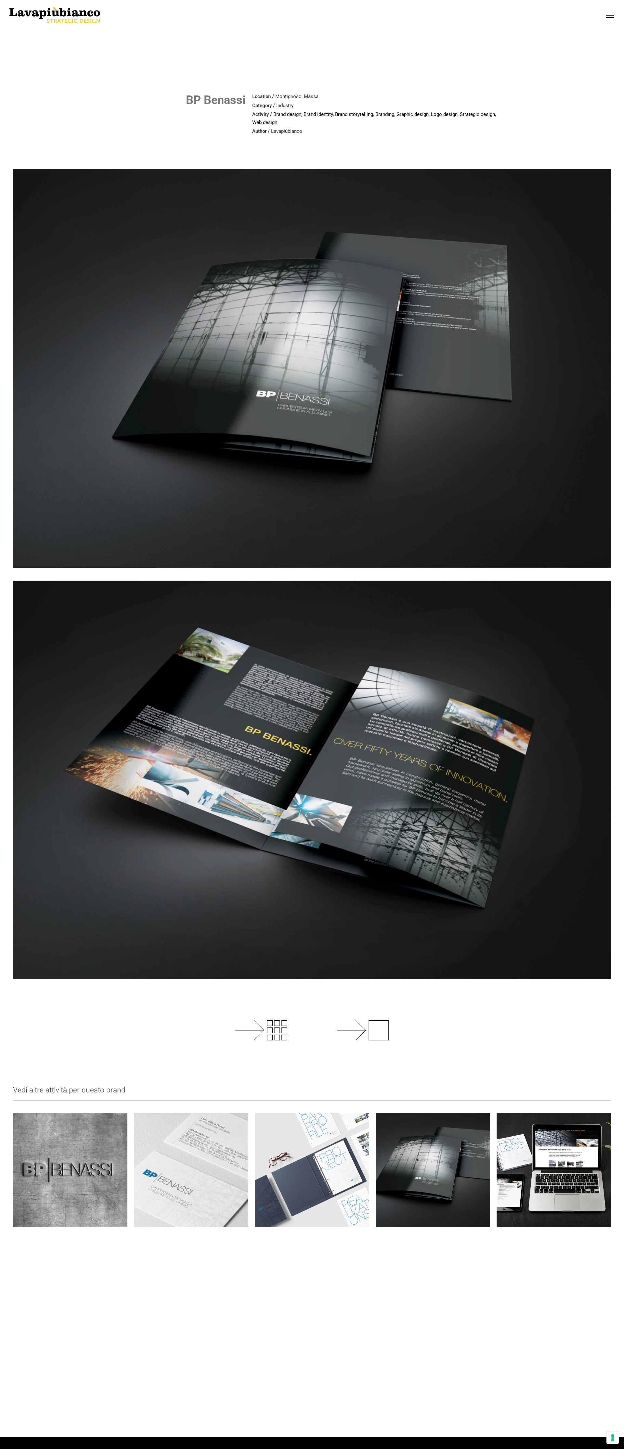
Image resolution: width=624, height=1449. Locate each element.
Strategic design (477, 114)
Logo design (444, 114)
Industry (284, 105)
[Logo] (70, 1170)
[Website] (554, 1170)
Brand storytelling (354, 114)
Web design (264, 122)
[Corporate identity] (191, 1170)
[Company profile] (312, 1170)
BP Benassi (216, 100)
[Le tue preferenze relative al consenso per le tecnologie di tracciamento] (612, 1437)
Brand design (287, 114)
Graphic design (412, 114)
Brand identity (318, 114)
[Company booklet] (433, 1170)
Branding (384, 114)
